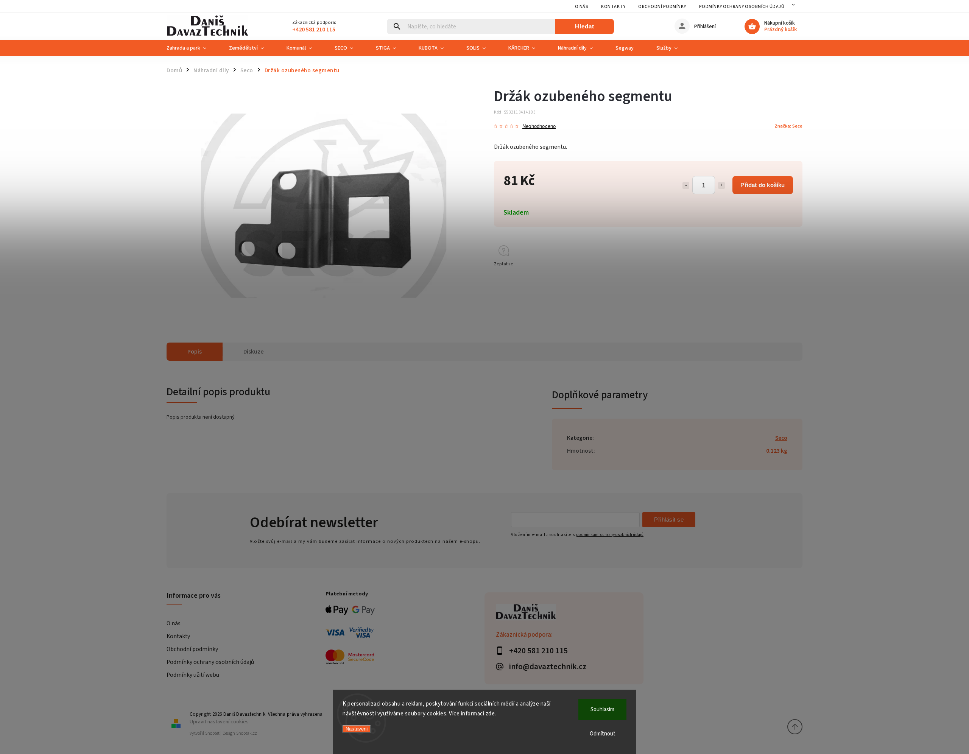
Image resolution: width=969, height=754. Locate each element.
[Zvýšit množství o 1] (721, 185)
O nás (582, 6)
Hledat (584, 26)
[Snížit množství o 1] (685, 185)
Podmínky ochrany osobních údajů (742, 6)
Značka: (788, 126)
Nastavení (357, 729)
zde (490, 714)
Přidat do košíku (762, 185)
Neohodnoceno (539, 126)
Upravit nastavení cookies (219, 722)
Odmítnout (602, 734)
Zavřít (779, 277)
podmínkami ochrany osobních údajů (609, 534)
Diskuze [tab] (253, 351)
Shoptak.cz (246, 733)
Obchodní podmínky (662, 6)
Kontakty (613, 6)
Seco (781, 438)
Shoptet (212, 733)
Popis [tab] (194, 351)
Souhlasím (602, 709)
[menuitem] (192, 48)
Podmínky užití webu (193, 675)
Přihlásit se (669, 519)
